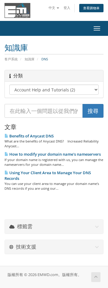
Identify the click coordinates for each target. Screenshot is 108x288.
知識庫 (29, 59)
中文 (52, 7)
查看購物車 (91, 8)
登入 (67, 7)
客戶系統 (11, 59)
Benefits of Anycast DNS (31, 136)
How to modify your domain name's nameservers (54, 154)
